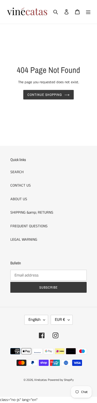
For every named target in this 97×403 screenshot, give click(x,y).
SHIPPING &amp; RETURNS (31, 212)
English (34, 320)
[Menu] (88, 12)
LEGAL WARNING (23, 239)
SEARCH (17, 172)
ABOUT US (18, 199)
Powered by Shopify (61, 380)
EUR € (60, 320)
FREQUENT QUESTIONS (29, 226)
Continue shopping (44, 95)
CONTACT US (20, 185)
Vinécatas (40, 380)
